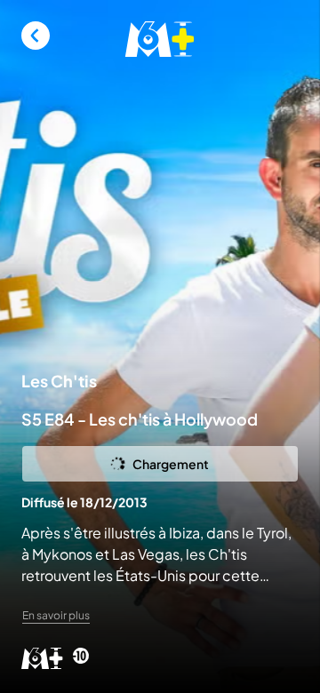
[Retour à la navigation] (35, 35)
